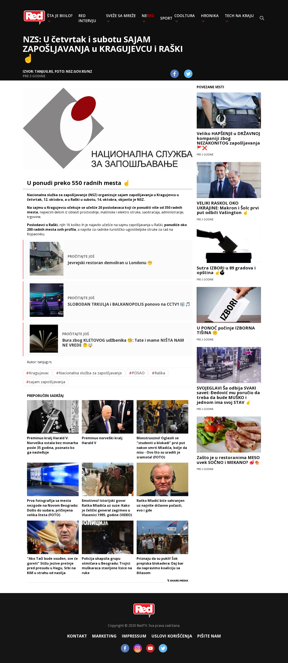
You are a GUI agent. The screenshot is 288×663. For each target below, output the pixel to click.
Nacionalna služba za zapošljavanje (89, 372)
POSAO (137, 372)
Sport (166, 18)
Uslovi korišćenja (171, 636)
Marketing (104, 636)
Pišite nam (209, 636)
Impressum (134, 636)
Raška (158, 372)
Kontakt (77, 636)
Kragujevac (37, 372)
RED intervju (87, 18)
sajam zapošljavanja (45, 381)
